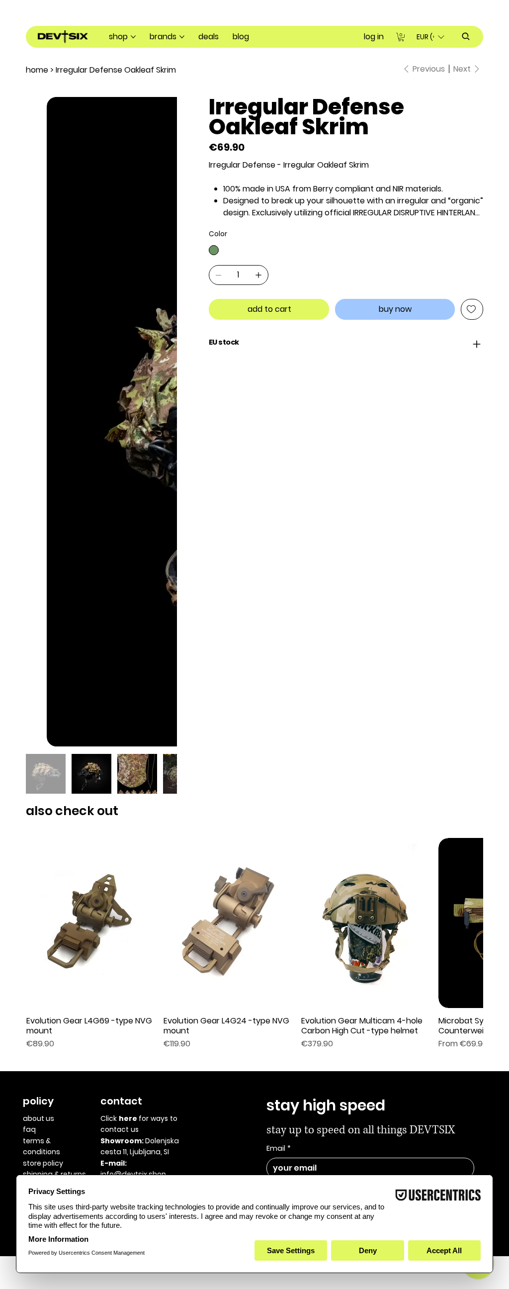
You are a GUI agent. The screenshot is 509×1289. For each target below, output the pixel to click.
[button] (401, 37)
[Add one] (258, 275)
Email (278, 717)
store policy (43, 732)
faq (29, 698)
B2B (29, 754)
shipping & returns (54, 742)
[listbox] (430, 37)
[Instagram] (36, 782)
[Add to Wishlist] (472, 309)
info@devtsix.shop (133, 742)
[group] (254, 512)
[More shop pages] (133, 36)
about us (38, 687)
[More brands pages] (181, 36)
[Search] (465, 36)
